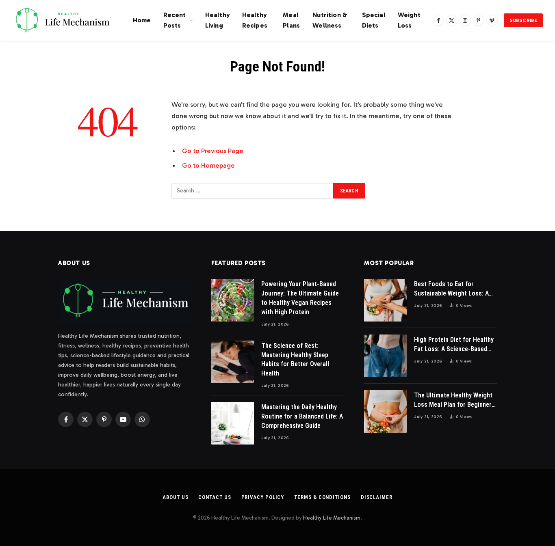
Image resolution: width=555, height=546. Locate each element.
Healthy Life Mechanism (331, 518)
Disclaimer (376, 497)
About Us (175, 497)
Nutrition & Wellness (329, 20)
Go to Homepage (208, 165)
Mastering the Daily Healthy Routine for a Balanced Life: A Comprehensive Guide (302, 416)
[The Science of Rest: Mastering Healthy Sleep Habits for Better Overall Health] (232, 362)
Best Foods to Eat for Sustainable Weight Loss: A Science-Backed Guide (451, 289)
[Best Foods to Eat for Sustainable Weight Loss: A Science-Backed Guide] (385, 300)
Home (142, 20)
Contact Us (214, 497)
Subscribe (523, 20)
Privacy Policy (262, 497)
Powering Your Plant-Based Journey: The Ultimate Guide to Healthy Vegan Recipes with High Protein (300, 298)
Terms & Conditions (322, 497)
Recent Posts (174, 20)
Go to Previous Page (212, 151)
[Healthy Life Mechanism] (62, 20)
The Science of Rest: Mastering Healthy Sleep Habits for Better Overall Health (295, 360)
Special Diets (374, 20)
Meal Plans (291, 20)
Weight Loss (409, 20)
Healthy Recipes (254, 20)
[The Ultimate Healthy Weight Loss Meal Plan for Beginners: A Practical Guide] (385, 411)
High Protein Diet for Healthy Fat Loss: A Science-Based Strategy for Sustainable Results (454, 345)
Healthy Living (217, 20)
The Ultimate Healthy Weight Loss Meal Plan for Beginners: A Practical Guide (455, 400)
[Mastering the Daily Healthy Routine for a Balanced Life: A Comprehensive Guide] (232, 423)
